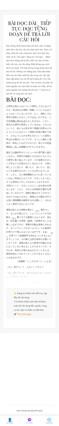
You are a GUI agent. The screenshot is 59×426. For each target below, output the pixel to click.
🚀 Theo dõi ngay (22, 314)
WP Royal (38, 410)
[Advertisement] (29, 371)
